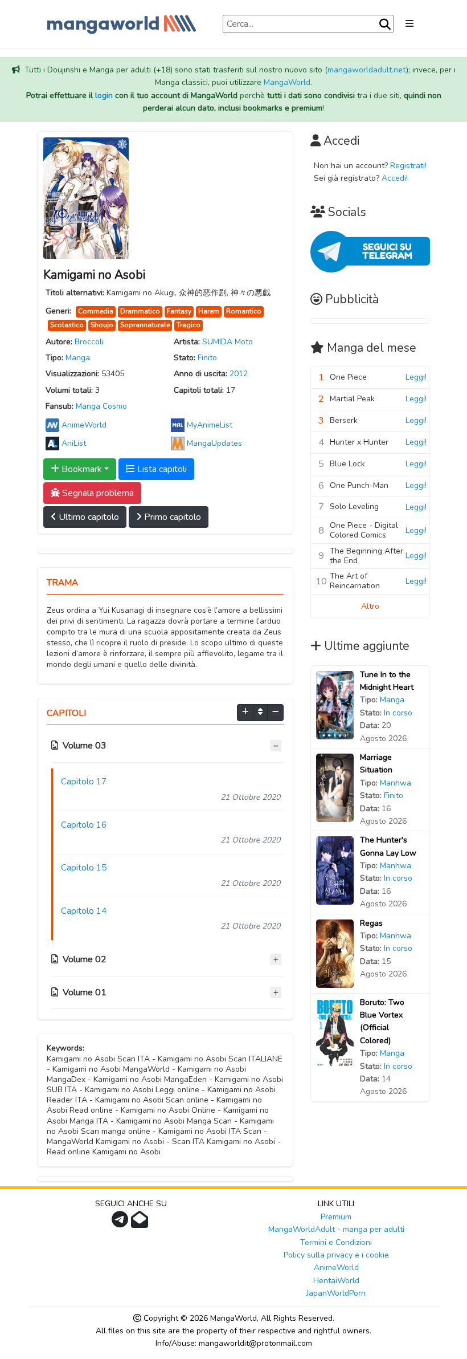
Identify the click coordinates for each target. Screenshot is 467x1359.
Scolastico (67, 324)
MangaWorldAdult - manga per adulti (336, 1229)
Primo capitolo (171, 517)
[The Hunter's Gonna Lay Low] (335, 870)
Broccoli (89, 341)
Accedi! (395, 178)
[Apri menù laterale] (409, 24)
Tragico (188, 324)
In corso (398, 712)
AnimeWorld (336, 1267)
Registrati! (408, 165)
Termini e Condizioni (336, 1242)
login (104, 95)
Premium (336, 1216)
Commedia (95, 311)
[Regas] (335, 952)
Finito (207, 357)
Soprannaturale (145, 324)
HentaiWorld (336, 1280)
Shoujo (102, 324)
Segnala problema (97, 493)
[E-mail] (141, 1223)
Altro (370, 606)
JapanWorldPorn (336, 1293)
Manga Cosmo (101, 406)
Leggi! (416, 377)
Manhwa (395, 783)
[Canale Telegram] (121, 1223)
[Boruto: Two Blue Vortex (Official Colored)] (335, 1032)
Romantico (243, 311)
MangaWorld (287, 82)
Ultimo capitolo (87, 517)
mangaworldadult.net (366, 69)
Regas (371, 923)
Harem (208, 311)
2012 (239, 373)
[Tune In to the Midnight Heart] (335, 704)
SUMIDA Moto (227, 341)
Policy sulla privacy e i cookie (336, 1255)
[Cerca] (385, 24)
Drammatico (140, 311)
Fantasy (179, 311)
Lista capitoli (161, 469)
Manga (77, 357)
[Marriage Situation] (335, 787)
